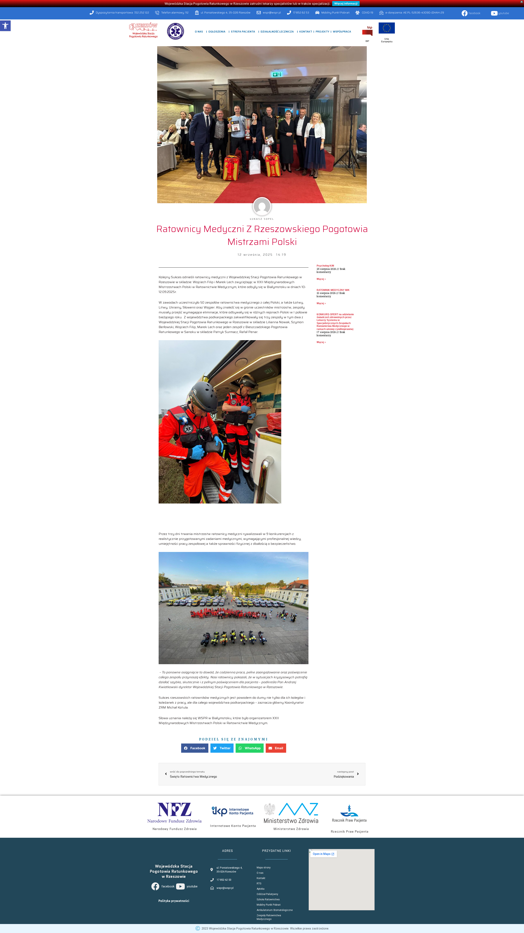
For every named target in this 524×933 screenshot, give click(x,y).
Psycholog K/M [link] (325, 265)
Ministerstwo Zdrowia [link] (291, 829)
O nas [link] (199, 31)
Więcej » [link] (321, 279)
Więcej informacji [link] (346, 3)
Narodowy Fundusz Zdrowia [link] (174, 829)
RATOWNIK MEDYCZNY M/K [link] (333, 290)
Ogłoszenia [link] (216, 31)
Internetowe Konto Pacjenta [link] (233, 826)
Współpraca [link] (342, 31)
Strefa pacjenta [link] (243, 31)
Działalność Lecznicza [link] (277, 31)
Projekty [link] (322, 31)
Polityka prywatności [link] (173, 901)
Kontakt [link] (305, 31)
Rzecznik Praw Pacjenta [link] (349, 831)
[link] (5, 25)
